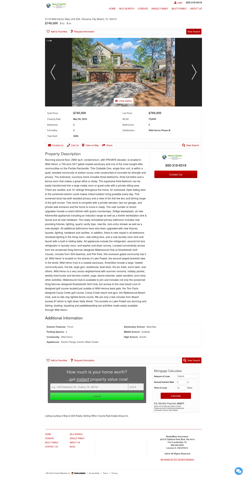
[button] (53, 72)
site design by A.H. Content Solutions (177, 459)
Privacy (114, 473)
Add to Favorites (59, 31)
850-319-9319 (175, 165)
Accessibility (94, 473)
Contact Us (57, 145)
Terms (105, 473)
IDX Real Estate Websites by (58, 473)
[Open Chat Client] (239, 471)
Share (109, 145)
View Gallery (125, 100)
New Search (194, 31)
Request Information (84, 31)
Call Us (75, 145)
